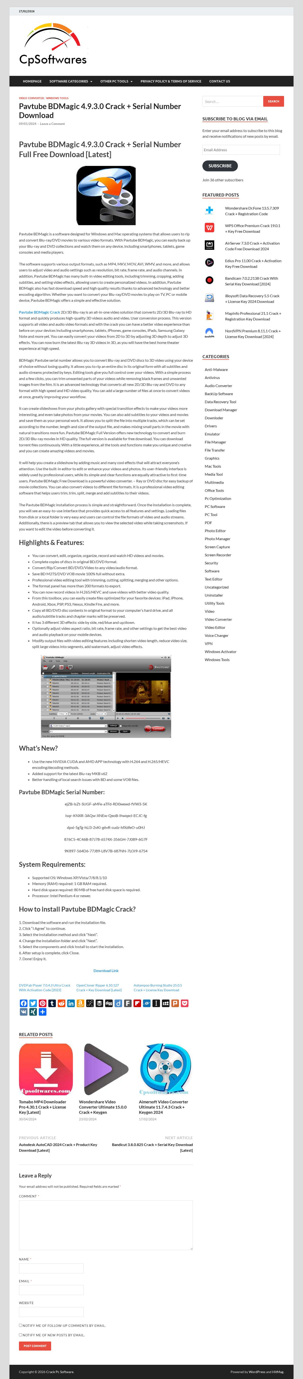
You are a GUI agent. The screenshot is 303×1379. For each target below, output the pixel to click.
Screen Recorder (218, 555)
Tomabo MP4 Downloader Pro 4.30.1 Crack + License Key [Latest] (42, 1107)
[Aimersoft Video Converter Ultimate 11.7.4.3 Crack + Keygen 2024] (166, 1096)
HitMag (277, 1372)
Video (209, 611)
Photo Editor (215, 530)
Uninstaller (214, 595)
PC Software (215, 506)
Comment (29, 1196)
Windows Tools (57, 98)
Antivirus (212, 377)
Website (26, 1303)
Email (25, 1281)
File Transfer (215, 450)
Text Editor (214, 579)
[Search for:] (243, 101)
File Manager (215, 442)
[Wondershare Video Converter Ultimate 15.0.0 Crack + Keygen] (106, 1096)
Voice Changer (216, 635)
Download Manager (221, 409)
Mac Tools (213, 466)
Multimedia (214, 482)
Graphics (212, 458)
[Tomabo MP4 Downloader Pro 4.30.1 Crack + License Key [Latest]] (46, 1096)
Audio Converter (218, 385)
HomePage (32, 81)
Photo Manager (217, 538)
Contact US (219, 81)
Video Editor (215, 627)
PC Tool (211, 514)
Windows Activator (220, 651)
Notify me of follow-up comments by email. (64, 1326)
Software (212, 571)
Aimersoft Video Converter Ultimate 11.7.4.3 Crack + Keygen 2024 (163, 1107)
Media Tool (214, 474)
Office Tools (214, 490)
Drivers (211, 426)
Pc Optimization (218, 498)
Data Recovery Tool (220, 401)
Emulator (212, 434)
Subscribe (220, 165)
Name (25, 1259)
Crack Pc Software (59, 1372)
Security (211, 563)
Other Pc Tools (114, 81)
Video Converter (31, 98)
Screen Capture (217, 546)
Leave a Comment (52, 124)
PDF (208, 522)
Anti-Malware (216, 369)
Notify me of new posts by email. (54, 1335)
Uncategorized (217, 587)
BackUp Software (219, 393)
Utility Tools (214, 603)
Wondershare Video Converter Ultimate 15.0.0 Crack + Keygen (103, 1107)
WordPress (257, 1372)
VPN (209, 643)
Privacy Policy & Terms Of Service (171, 81)
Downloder (214, 418)
